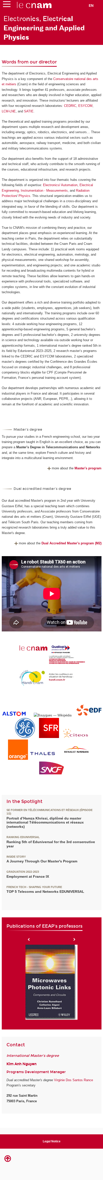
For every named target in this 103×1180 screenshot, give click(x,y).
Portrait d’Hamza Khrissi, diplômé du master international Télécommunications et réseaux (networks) (45, 822)
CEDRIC (70, 106)
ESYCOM (85, 106)
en (91, 6)
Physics (24, 196)
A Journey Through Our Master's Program (41, 861)
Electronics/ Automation (60, 185)
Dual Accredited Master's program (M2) (72, 543)
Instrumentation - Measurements (44, 190)
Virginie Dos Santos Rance (73, 1080)
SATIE (29, 111)
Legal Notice (51, 1141)
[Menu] (7, 5)
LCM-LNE (9, 111)
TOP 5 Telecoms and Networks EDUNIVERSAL (45, 892)
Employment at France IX (27, 876)
